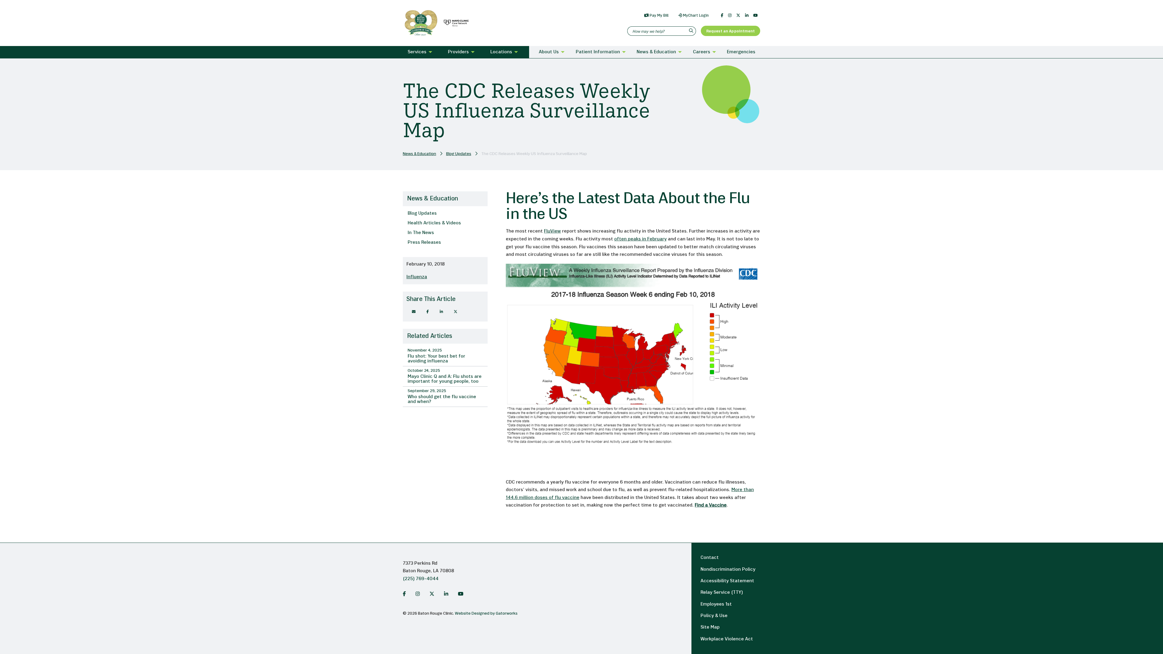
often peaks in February (640, 239)
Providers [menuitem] (458, 52)
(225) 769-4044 (421, 578)
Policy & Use (714, 615)
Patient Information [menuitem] (598, 52)
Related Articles (429, 336)
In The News (421, 232)
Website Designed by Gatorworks (486, 614)
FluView (552, 231)
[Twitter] (738, 15)
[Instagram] (730, 15)
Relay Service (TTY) (722, 592)
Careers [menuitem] (701, 52)
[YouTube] (755, 15)
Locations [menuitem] (501, 52)
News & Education (419, 154)
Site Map (710, 627)
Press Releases (424, 242)
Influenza (416, 277)
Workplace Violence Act (727, 639)
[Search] (692, 31)
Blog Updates (458, 154)
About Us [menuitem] (549, 52)
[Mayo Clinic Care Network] (455, 23)
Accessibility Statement (727, 581)
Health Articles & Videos (434, 223)
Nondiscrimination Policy (728, 569)
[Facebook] (722, 15)
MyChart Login (695, 16)
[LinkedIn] (747, 15)
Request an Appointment (730, 31)
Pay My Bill (658, 16)
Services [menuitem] (417, 52)
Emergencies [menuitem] (741, 52)
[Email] (413, 312)
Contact (710, 557)
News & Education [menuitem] (656, 52)
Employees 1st (716, 604)
